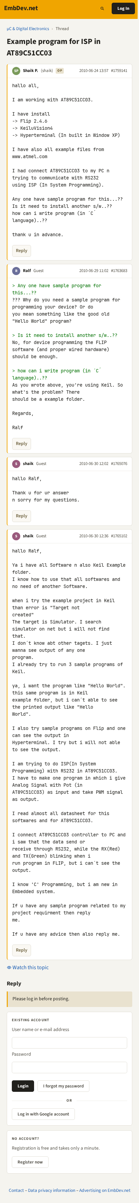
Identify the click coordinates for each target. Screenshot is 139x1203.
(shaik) (47, 71)
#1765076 (119, 464)
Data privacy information (51, 1190)
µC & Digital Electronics (28, 29)
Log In (123, 8)
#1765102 (119, 536)
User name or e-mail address (40, 1029)
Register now (30, 1162)
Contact (16, 1190)
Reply (21, 250)
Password (21, 1054)
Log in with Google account (43, 1114)
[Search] (102, 8)
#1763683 (119, 271)
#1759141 (119, 71)
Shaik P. (30, 71)
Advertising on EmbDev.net (105, 1190)
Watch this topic (30, 967)
